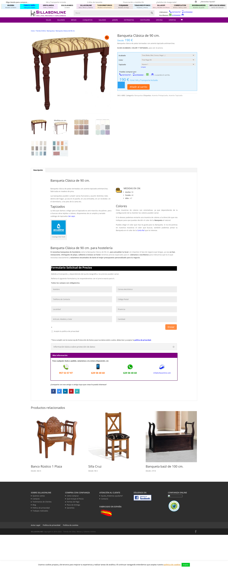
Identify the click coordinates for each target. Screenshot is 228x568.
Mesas (73, 20)
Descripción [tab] (38, 170)
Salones (102, 20)
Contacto (36, 499)
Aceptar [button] (185, 565)
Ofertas (172, 20)
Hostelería (145, 20)
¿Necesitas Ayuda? (207, 1)
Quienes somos (39, 496)
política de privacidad (142, 340)
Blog (34, 505)
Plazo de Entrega (73, 505)
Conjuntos (88, 20)
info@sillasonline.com (162, 373)
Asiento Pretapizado (160, 95)
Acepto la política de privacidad (66, 331)
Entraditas (129, 20)
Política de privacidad (41, 508)
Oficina (159, 20)
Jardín (115, 20)
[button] (107, 37)
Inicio (33, 31)
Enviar (171, 327)
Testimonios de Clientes (42, 502)
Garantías (70, 508)
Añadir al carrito (138, 86)
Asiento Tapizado (175, 95)
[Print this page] (77, 393)
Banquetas (51, 31)
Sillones (61, 20)
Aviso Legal (35, 525)
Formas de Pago (73, 502)
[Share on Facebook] (53, 393)
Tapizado (122, 64)
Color (121, 60)
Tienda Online (41, 31)
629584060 (188, 12)
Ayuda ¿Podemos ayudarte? (112, 496)
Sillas (48, 20)
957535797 (176, 12)
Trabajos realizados (40, 511)
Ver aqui (71, 216)
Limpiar (143, 67)
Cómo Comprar (73, 496)
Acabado (122, 55)
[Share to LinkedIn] (65, 393)
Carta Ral (141, 230)
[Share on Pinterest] (71, 393)
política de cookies (172, 564)
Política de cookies (70, 525)
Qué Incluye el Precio (75, 499)
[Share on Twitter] (59, 393)
